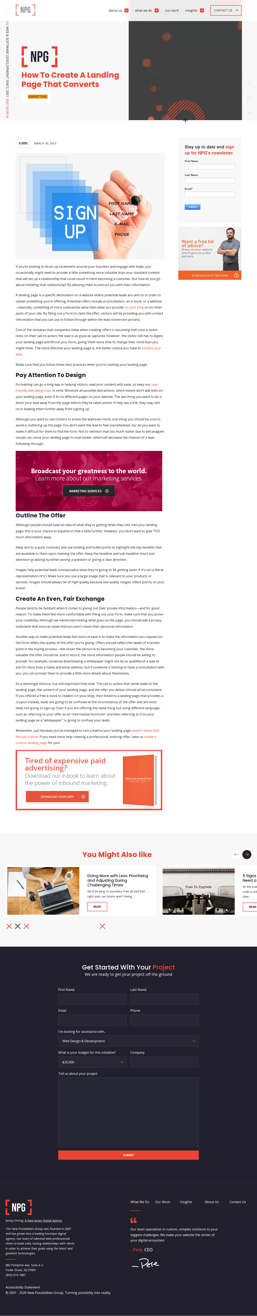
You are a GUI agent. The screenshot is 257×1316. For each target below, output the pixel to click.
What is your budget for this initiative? (87, 1052)
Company (137, 1052)
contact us (223, 10)
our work (172, 10)
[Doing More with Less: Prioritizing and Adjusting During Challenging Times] (43, 891)
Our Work (162, 1202)
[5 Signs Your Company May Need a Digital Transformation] (199, 891)
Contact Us (237, 1202)
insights (191, 10)
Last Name (138, 989)
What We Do (140, 1202)
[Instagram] (249, 97)
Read (97, 906)
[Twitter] (249, 112)
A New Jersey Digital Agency (43, 1221)
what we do (143, 10)
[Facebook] (249, 83)
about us (115, 10)
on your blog (134, 307)
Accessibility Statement (23, 1287)
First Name (66, 989)
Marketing (37, 97)
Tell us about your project (77, 1073)
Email (62, 1010)
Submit (128, 1155)
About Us (212, 1202)
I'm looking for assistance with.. (81, 1031)
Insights (186, 1202)
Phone (135, 1010)
